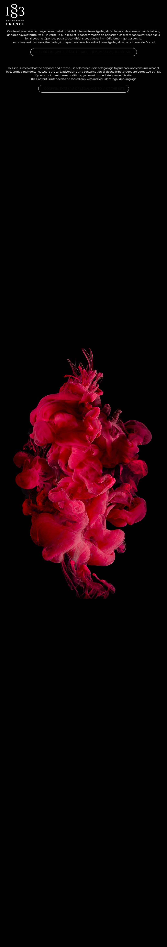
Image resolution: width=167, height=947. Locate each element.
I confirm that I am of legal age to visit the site (84, 88)
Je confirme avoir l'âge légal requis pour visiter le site (84, 52)
